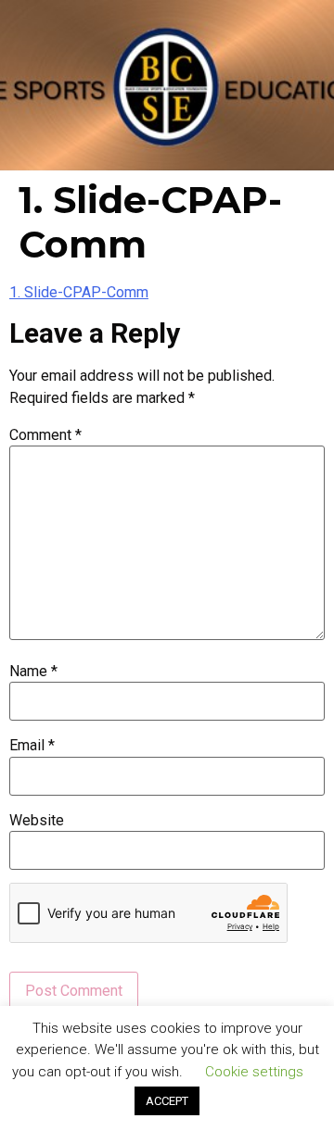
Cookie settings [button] (254, 1071)
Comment (45, 435)
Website (36, 820)
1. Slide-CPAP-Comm (78, 292)
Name (33, 671)
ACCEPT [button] (167, 1101)
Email (32, 745)
